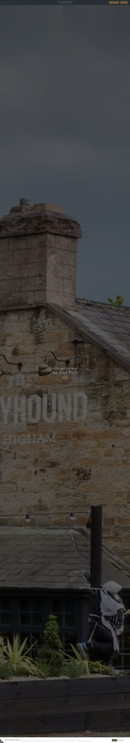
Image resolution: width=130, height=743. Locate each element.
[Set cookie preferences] (2, 741)
